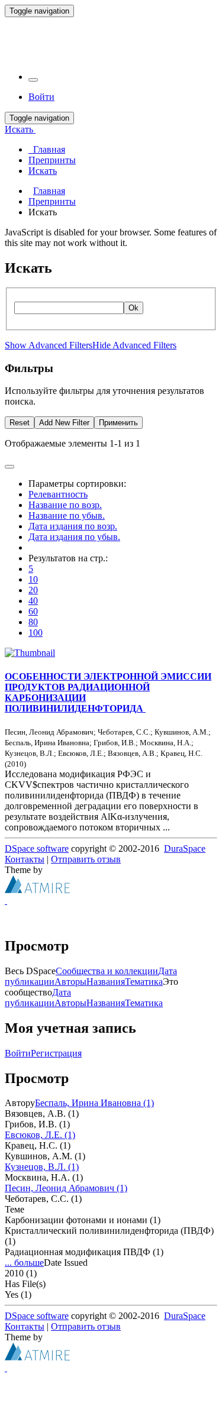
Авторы (70, 982)
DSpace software (37, 848)
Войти (18, 1053)
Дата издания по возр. (72, 526)
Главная (49, 191)
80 (33, 622)
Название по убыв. (66, 515)
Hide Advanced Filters (134, 345)
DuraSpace (184, 848)
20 (33, 590)
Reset (19, 422)
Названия (105, 982)
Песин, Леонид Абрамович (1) (66, 1188)
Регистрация (56, 1053)
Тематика (144, 982)
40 (33, 601)
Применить (118, 422)
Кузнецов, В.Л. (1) (42, 1167)
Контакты (24, 859)
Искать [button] (20, 129)
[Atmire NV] (37, 890)
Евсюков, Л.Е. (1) (40, 1135)
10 (33, 579)
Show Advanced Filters (48, 345)
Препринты (52, 201)
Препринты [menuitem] (52, 160)
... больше (24, 1262)
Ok (133, 307)
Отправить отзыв (86, 859)
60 (33, 611)
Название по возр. (65, 505)
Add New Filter (64, 422)
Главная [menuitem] (46, 149)
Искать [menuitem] (42, 171)
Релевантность (58, 494)
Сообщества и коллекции (107, 971)
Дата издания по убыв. (74, 537)
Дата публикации (38, 997)
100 (35, 633)
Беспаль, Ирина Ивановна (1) (94, 1103)
